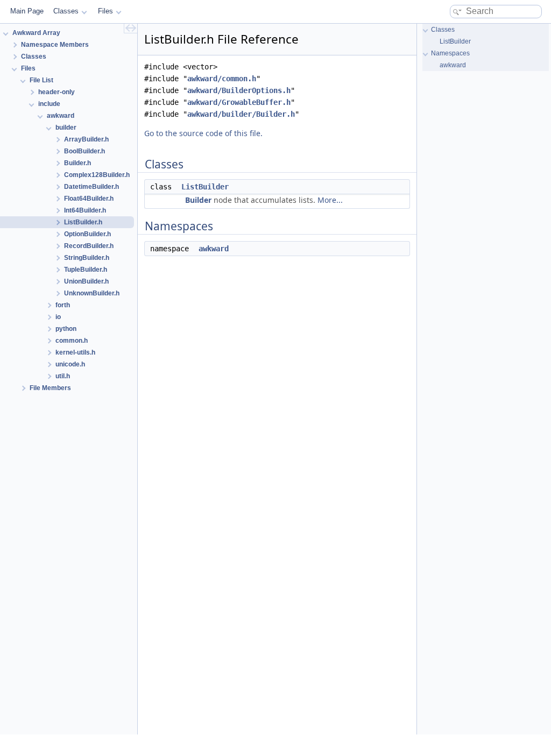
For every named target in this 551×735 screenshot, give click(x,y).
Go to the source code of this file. (203, 133)
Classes (66, 11)
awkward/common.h (221, 78)
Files (105, 11)
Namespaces (450, 53)
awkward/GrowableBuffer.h (239, 102)
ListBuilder (205, 186)
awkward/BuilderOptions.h (239, 90)
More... (330, 200)
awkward (214, 248)
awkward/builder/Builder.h (241, 114)
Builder (198, 200)
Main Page (27, 11)
